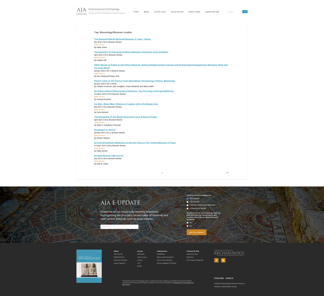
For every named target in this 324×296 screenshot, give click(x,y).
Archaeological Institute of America (232, 283)
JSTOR (139, 266)
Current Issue (160, 11)
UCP (138, 263)
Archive (140, 260)
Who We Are (118, 254)
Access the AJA (177, 11)
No (191, 226)
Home (136, 11)
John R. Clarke (102, 164)
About (146, 11)
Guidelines (161, 254)
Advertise (189, 257)
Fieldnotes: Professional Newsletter (202, 205)
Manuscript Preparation (165, 257)
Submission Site (192, 254)
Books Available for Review (166, 263)
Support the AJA (212, 11)
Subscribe (141, 254)
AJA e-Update (194, 198)
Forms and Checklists (164, 260)
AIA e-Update (194, 202)
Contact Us (229, 278)
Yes (191, 222)
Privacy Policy (219, 278)
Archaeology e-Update (198, 208)
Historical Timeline (120, 260)
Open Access (142, 257)
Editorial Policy (119, 257)
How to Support (119, 263)
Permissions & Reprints (194, 260)
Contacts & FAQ (192, 251)
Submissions (162, 251)
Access (140, 251)
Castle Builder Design (229, 287)
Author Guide (194, 11)
